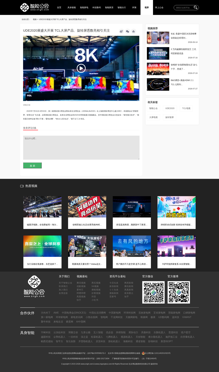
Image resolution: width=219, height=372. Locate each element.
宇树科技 (46, 332)
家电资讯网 (77, 317)
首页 (59, 7)
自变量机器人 (187, 337)
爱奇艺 (80, 289)
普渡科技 (173, 332)
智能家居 (109, 7)
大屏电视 (153, 117)
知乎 (126, 296)
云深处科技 (59, 332)
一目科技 (73, 337)
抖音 (94, 296)
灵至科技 (100, 341)
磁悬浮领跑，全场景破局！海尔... (42, 224)
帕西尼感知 (47, 341)
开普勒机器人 (86, 341)
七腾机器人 (112, 337)
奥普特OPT (167, 341)
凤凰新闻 (128, 289)
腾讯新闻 (128, 286)
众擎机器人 (59, 337)
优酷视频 (81, 286)
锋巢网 (144, 317)
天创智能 (140, 337)
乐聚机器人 (160, 332)
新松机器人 (114, 341)
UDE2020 (169, 108)
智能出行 (122, 7)
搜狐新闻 (114, 293)
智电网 (104, 317)
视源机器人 (127, 337)
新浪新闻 (114, 286)
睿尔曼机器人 (155, 337)
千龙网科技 (117, 317)
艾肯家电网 (159, 312)
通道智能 (140, 341)
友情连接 (63, 293)
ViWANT (186, 317)
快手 (79, 300)
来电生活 (58, 321)
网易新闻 (128, 283)
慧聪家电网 (174, 312)
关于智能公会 (65, 283)
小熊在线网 (92, 317)
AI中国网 (81, 321)
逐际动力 (133, 332)
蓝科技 (175, 317)
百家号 (113, 296)
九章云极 (85, 332)
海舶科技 (128, 341)
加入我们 (63, 289)
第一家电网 (47, 317)
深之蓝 (84, 337)
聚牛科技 (46, 321)
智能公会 (153, 108)
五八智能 (98, 332)
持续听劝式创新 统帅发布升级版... (176, 224)
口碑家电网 (189, 312)
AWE (56, 312)
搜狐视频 (96, 289)
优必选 (109, 332)
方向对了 (46, 312)
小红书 (95, 300)
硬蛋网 (69, 321)
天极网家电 (132, 317)
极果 (153, 317)
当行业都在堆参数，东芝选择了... (42, 264)
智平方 (59, 341)
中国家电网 (115, 312)
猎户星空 (186, 332)
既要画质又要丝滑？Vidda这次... (87, 264)
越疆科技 (46, 337)
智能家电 (84, 7)
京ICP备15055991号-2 (96, 353)
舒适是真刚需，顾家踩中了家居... (131, 224)
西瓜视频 (96, 283)
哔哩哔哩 (81, 293)
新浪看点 (128, 293)
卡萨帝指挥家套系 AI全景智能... (176, 264)
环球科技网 (130, 312)
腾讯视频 (81, 283)
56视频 (95, 286)
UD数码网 (163, 317)
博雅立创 (73, 332)
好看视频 (96, 293)
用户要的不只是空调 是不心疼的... (132, 264)
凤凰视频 (81, 296)
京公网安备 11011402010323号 (158, 353)
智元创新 (71, 341)
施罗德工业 (171, 337)
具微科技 (146, 332)
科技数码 (97, 7)
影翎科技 (153, 341)
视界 (147, 7)
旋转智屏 (169, 117)
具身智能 (71, 7)
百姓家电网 (144, 312)
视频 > (35, 19)
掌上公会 (159, 7)
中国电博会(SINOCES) (74, 312)
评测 (134, 7)
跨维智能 (121, 332)
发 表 (32, 166)
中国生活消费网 (97, 312)
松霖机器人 (97, 337)
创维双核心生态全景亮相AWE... (87, 224)
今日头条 (114, 283)
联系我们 (63, 286)
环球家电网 (62, 317)
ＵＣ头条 (114, 289)
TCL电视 (186, 108)
